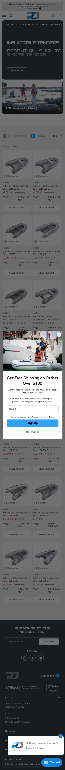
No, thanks (32, 432)
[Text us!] (51, 763)
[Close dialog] (59, 334)
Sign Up (32, 423)
